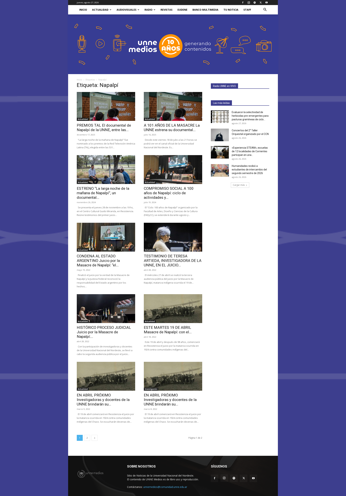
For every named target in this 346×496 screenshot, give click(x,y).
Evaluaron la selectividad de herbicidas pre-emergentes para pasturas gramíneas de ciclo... (250, 116)
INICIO (83, 9)
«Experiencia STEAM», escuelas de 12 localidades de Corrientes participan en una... (250, 151)
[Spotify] (254, 2)
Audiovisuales (126, 9)
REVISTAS (166, 9)
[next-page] (95, 438)
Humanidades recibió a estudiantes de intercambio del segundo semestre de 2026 (249, 169)
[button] (265, 10)
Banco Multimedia (205, 9)
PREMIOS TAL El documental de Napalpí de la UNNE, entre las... (104, 127)
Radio (148, 9)
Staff (247, 9)
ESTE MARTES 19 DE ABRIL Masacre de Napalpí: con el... (168, 329)
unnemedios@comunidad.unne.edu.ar (165, 487)
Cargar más (239, 184)
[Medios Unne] (173, 44)
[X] (260, 2)
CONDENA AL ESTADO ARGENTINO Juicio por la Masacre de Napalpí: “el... (98, 260)
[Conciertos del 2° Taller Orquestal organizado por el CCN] (220, 135)
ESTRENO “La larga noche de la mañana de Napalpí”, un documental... (103, 193)
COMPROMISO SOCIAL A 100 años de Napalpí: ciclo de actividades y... (169, 193)
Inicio (79, 79)
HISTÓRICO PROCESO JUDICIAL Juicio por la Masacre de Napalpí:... (104, 332)
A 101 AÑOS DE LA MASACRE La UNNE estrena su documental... (172, 127)
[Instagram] (248, 2)
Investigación (151, 389)
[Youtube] (266, 2)
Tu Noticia (230, 9)
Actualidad (100, 9)
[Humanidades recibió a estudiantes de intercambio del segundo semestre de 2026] (220, 170)
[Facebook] (242, 2)
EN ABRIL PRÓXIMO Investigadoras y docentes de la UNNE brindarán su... (103, 399)
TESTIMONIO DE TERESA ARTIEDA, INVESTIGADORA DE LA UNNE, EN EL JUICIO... (172, 260)
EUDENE (182, 9)
